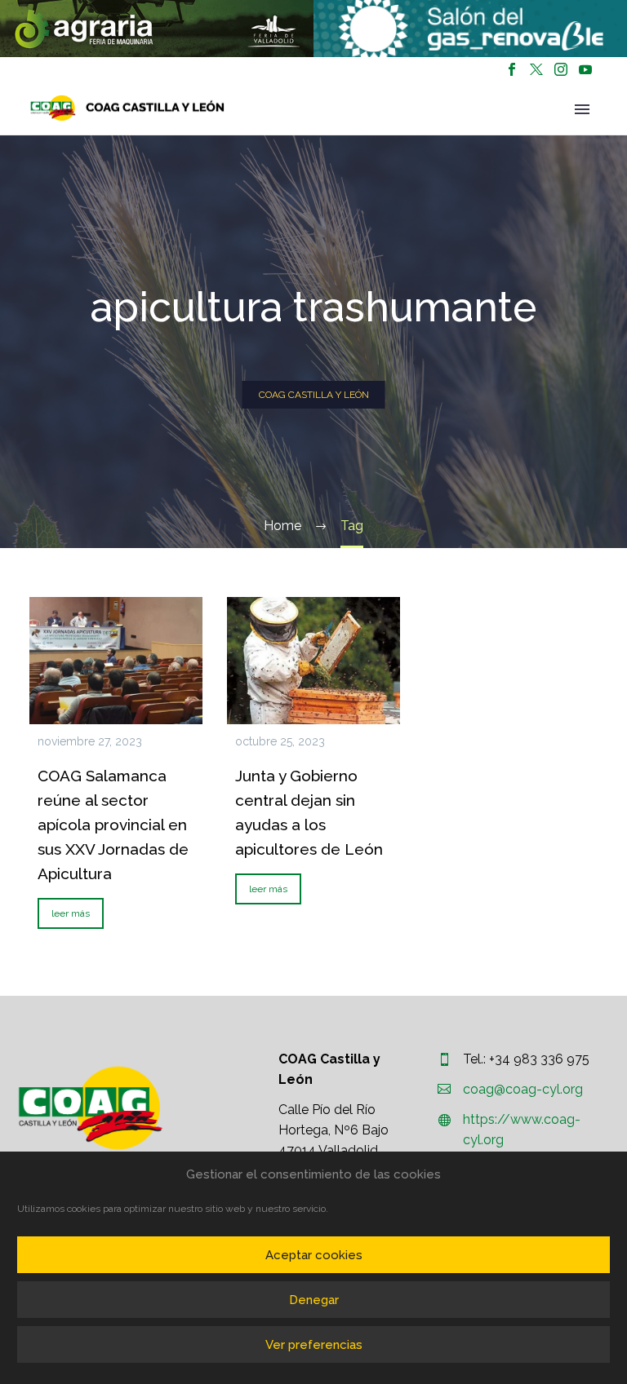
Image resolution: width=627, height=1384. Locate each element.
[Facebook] (512, 69)
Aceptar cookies (313, 1255)
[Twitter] (536, 69)
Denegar (314, 1300)
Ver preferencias (313, 1345)
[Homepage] (127, 108)
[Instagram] (561, 69)
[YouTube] (585, 69)
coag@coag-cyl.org (523, 1089)
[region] (157, 28)
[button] (157, 28)
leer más (70, 913)
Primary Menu (582, 109)
